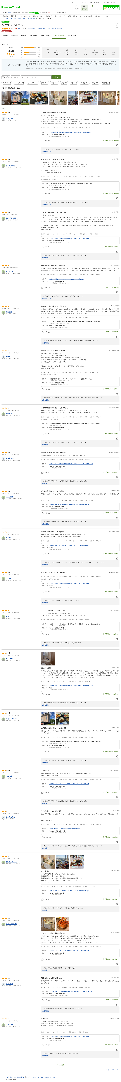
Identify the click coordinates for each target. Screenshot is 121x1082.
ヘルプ (73, 2)
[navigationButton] (116, 97)
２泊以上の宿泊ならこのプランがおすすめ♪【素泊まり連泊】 (65, 829)
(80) (33, 36)
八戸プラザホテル (12, 25)
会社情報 (9, 1077)
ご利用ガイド (79, 2)
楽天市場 (106, 2)
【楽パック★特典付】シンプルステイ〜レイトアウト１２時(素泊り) (66, 279)
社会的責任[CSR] (31, 1077)
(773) (59, 36)
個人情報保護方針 (19, 1077)
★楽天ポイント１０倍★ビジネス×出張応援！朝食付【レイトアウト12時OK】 (69, 784)
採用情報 (40, 1077)
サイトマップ (88, 2)
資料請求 (53, 1077)
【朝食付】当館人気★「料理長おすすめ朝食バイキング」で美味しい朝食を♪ (69, 504)
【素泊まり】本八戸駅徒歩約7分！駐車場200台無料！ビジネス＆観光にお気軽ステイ (71, 132)
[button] (6, 98)
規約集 (47, 1077)
